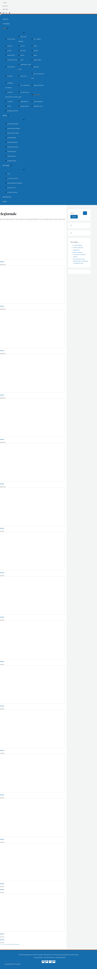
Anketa (5, 201)
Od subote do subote (12, 178)
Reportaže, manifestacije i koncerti (11, 95)
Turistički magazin (38, 101)
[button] (7, 28)
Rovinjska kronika (11, 160)
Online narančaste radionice (14, 183)
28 (13, 944)
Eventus (22, 55)
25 (9, 944)
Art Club (22, 46)
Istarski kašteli (11, 66)
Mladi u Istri (23, 76)
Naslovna (5, 19)
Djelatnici (5, 6)
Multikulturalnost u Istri (37, 76)
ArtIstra (9, 50)
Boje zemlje (23, 50)
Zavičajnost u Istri (38, 106)
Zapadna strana (24, 106)
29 (14, 944)
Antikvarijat (6, 165)
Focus (8, 173)
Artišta (35, 46)
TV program (6, 24)
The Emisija (9, 101)
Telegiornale (36, 94)
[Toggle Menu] (24, 32)
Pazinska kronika (11, 151)
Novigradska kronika (12, 147)
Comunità (35, 50)
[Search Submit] (85, 213)
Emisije (4, 28)
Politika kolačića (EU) (60, 957)
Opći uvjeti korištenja (49, 957)
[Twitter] (3, 13)
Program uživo (7, 197)
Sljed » (18, 944)
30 (15, 944)
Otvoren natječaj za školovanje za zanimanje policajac (79, 254)
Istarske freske (37, 60)
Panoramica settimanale (9, 85)
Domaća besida (11, 55)
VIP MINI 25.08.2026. (78, 247)
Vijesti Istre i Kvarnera (22, 39)
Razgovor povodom (38, 85)
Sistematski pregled (12, 192)
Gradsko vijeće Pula (12, 60)
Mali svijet (9, 76)
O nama (4, 2)
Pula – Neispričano (25, 85)
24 (7, 944)
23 (6, 944)
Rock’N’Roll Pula (11, 187)
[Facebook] (0, 13)
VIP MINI (9, 106)
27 (11, 944)
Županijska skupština (12, 110)
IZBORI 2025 (36, 66)
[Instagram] (6, 13)
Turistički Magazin (77, 245)
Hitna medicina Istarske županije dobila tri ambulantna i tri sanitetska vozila (80, 261)
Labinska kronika (11, 137)
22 (5, 944)
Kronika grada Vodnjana (13, 128)
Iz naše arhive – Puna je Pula (24, 67)
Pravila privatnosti (38, 957)
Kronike (5, 115)
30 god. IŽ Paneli (11, 39)
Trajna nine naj (24, 101)
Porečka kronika (11, 156)
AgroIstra (9, 46)
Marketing (5, 9)
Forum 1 (35, 55)
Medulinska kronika (12, 142)
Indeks (21, 60)
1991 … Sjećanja (37, 39)
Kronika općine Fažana (13, 133)
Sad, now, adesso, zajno (23, 95)
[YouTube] (9, 13)
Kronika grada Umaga (12, 123)
